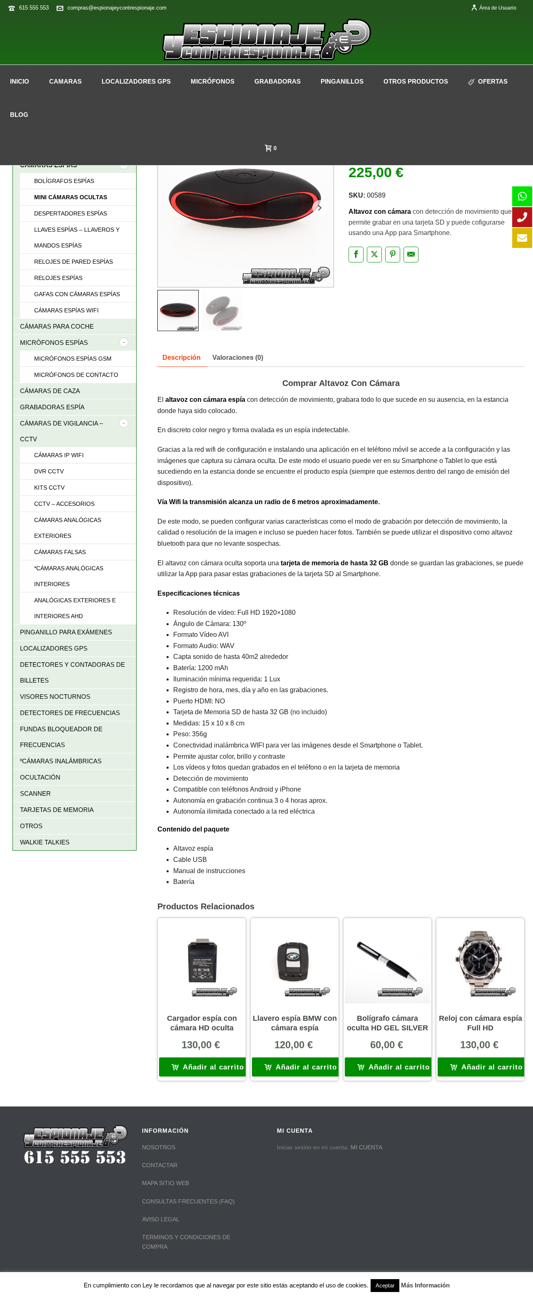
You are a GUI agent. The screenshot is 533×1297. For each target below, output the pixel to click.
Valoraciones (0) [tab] (237, 357)
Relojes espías (58, 278)
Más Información (425, 1285)
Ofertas (493, 81)
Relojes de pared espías (73, 261)
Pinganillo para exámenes (66, 632)
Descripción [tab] (181, 357)
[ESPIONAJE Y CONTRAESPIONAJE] (266, 39)
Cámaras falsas (60, 552)
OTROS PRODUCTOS (416, 81)
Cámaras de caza (50, 390)
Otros (31, 825)
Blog (19, 114)
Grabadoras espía (52, 407)
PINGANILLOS (342, 81)
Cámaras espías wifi (66, 310)
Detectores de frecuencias (70, 712)
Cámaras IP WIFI (59, 455)
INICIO (19, 81)
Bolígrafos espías (64, 181)
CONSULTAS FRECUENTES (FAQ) (188, 1201)
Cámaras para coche (57, 326)
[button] (208, 1067)
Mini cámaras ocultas (70, 197)
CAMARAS (65, 81)
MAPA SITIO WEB (165, 1183)
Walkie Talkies (45, 842)
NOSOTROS (158, 1147)
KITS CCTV (49, 487)
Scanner (35, 793)
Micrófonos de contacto (76, 374)
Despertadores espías (70, 213)
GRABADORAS (277, 81)
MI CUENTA (366, 1147)
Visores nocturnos (55, 696)
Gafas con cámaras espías (77, 294)
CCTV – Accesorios (64, 503)
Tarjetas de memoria (57, 809)
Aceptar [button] (385, 1285)
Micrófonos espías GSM (73, 358)
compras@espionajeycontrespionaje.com (117, 8)
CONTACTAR (159, 1165)
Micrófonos (212, 81)
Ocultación (40, 777)
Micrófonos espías (54, 342)
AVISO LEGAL (160, 1219)
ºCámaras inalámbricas (61, 761)
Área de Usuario (497, 8)
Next (320, 207)
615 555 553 (34, 8)
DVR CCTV (49, 471)
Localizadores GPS (136, 81)
